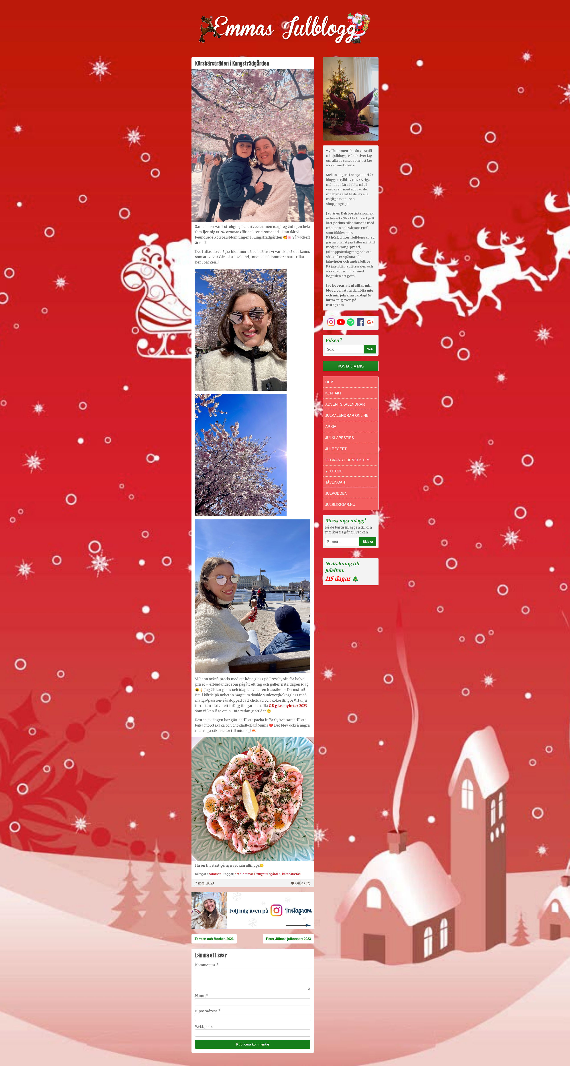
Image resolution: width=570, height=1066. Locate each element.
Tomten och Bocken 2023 (214, 939)
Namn (201, 996)
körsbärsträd (291, 874)
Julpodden (336, 493)
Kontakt (333, 393)
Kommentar (207, 965)
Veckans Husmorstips (347, 459)
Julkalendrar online (346, 415)
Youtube (334, 471)
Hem (329, 381)
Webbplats (204, 1027)
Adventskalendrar (345, 404)
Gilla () (302, 883)
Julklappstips (339, 437)
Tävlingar (335, 482)
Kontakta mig (351, 366)
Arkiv (330, 426)
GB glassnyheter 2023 (288, 706)
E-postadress (208, 1011)
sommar (215, 874)
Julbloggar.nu (340, 504)
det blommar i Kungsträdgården (258, 874)
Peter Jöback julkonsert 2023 (288, 939)
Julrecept (336, 448)
